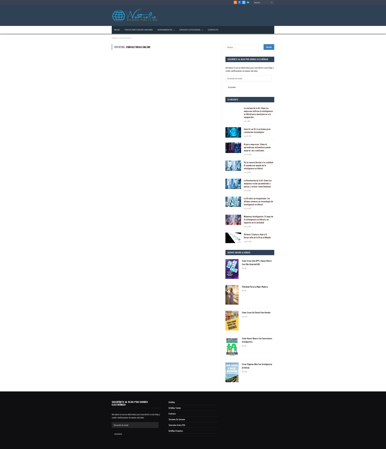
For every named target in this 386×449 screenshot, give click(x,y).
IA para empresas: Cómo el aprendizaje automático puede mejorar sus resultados (257, 147)
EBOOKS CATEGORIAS (190, 30)
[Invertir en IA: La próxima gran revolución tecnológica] (233, 132)
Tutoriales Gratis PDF (176, 425)
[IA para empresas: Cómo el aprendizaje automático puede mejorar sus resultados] (233, 147)
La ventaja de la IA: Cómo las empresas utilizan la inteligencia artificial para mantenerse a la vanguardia (258, 113)
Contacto (213, 30)
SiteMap (171, 402)
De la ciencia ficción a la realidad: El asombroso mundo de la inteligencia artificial (259, 165)
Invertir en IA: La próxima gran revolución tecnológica (257, 131)
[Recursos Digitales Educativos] (134, 15)
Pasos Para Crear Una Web (139, 30)
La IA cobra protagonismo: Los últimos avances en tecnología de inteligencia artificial (258, 201)
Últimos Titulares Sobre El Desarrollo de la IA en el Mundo (257, 236)
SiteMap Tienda (174, 407)
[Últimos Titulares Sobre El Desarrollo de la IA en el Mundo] (233, 238)
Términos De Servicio (176, 419)
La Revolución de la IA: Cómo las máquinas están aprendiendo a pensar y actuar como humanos (258, 183)
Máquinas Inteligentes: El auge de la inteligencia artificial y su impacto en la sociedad (258, 219)
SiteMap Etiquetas (175, 430)
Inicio (117, 30)
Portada (114, 38)
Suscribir (232, 87)
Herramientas (164, 30)
